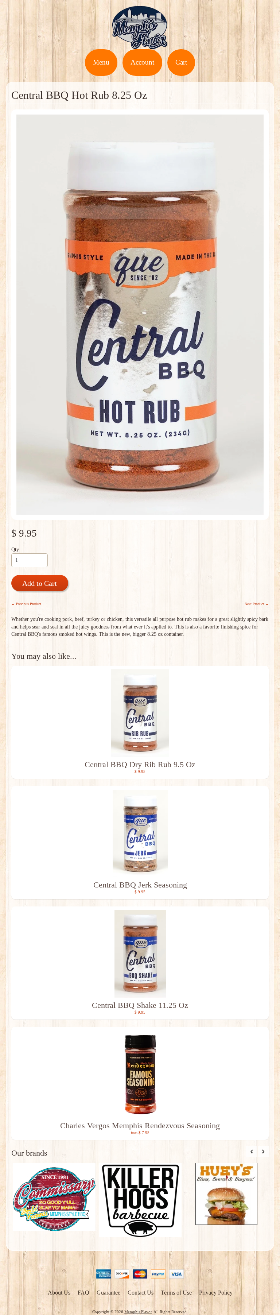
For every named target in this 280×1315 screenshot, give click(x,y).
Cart (181, 62)
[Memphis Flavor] (140, 45)
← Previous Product (26, 604)
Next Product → (257, 604)
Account (142, 62)
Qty (15, 549)
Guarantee (108, 1292)
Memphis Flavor (138, 1312)
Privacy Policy (216, 1292)
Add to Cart (39, 583)
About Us (59, 1292)
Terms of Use (176, 1292)
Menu (101, 62)
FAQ (83, 1292)
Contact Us (140, 1292)
